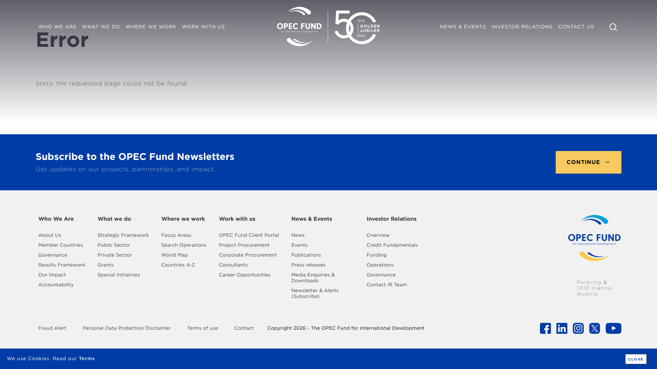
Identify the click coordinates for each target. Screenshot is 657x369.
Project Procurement (244, 245)
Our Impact (52, 275)
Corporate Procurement (248, 255)
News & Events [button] (463, 27)
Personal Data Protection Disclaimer (127, 328)
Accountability (56, 285)
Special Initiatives (119, 275)
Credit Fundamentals (391, 245)
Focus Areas (176, 235)
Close (636, 359)
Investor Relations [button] (522, 27)
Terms (87, 358)
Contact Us (576, 27)
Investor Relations (391, 219)
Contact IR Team (386, 285)
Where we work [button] (151, 27)
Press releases (308, 265)
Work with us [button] (203, 27)
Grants (106, 265)
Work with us (237, 219)
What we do (114, 219)
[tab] (62, 219)
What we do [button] (101, 27)
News (298, 235)
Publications (306, 255)
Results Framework (61, 265)
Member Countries (60, 245)
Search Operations (183, 245)
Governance (52, 255)
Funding (376, 255)
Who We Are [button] (57, 27)
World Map (174, 255)
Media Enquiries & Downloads (313, 278)
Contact (244, 328)
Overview (378, 235)
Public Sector (114, 245)
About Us (49, 235)
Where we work (183, 219)
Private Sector (115, 255)
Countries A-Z (178, 265)
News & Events (311, 219)
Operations (380, 265)
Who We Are (56, 219)
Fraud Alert (52, 328)
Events (299, 245)
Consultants (233, 265)
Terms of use (202, 328)
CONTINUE (583, 162)
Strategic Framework (123, 235)
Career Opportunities (245, 275)
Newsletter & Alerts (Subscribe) (314, 293)
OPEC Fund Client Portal (249, 235)
